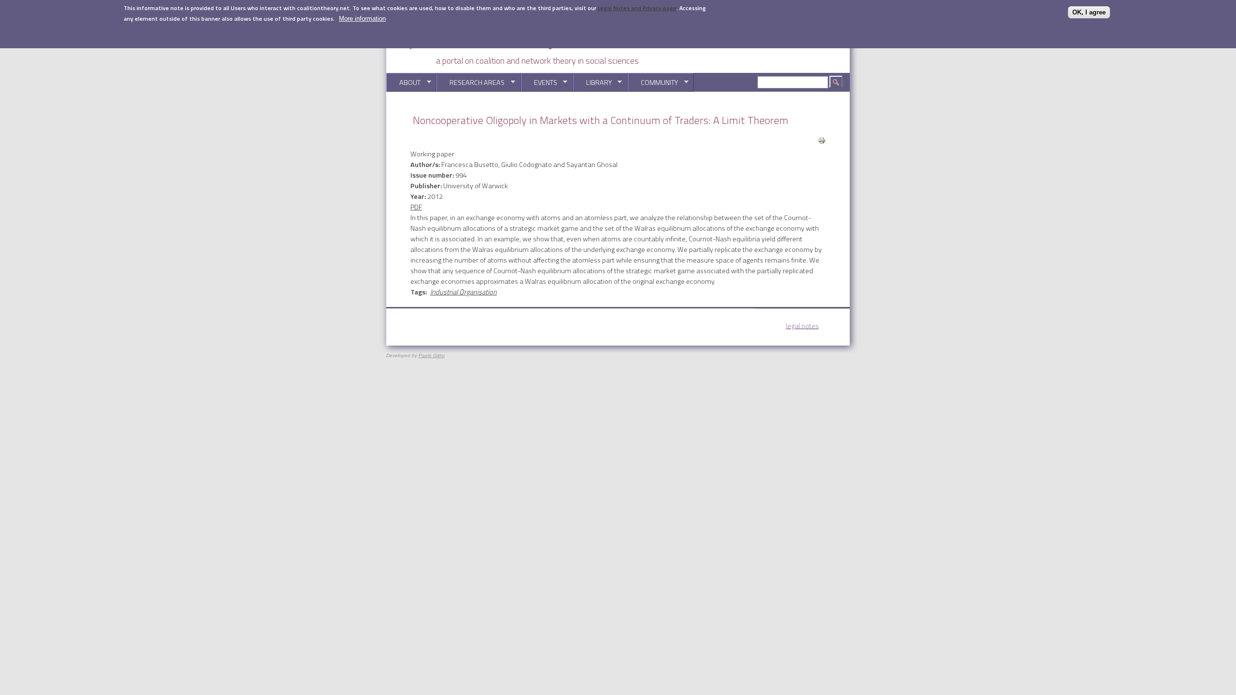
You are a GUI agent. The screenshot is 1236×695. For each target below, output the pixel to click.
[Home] (507, 48)
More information (362, 18)
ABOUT (403, 82)
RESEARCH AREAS (470, 82)
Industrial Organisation (463, 292)
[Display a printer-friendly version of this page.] (822, 139)
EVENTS (539, 82)
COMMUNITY (653, 82)
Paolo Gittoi (432, 355)
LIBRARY (592, 82)
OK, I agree (1089, 12)
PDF (416, 207)
